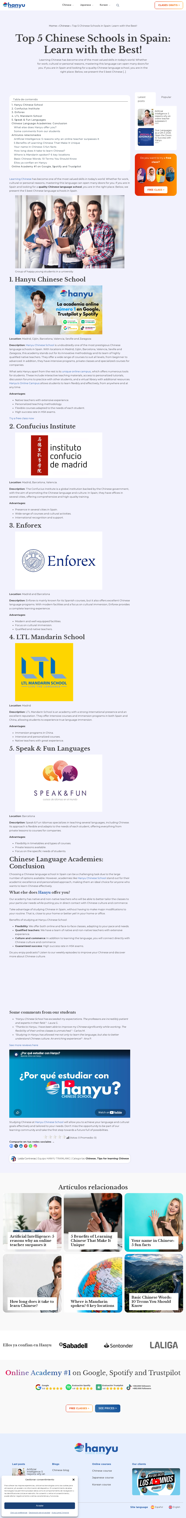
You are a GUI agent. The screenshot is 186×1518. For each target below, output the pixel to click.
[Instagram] (36, 1146)
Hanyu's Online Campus (24, 383)
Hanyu (44, 892)
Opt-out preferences (18, 1512)
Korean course (101, 1484)
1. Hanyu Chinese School (27, 104)
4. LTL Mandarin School (27, 116)
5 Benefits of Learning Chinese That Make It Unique (47, 142)
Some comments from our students (37, 131)
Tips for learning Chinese (113, 1158)
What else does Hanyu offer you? (35, 127)
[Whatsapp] (31, 1146)
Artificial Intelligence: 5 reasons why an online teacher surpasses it (56, 138)
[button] (73, 1479)
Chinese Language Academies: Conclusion (39, 123)
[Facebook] (12, 1146)
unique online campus (76, 371)
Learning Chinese (20, 179)
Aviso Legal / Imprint (60, 1512)
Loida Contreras (27, 1158)
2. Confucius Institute (26, 108)
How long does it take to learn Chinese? (39, 150)
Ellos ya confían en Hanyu (30, 162)
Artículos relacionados (26, 135)
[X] (16, 1146)
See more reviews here (23, 1045)
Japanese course (103, 1477)
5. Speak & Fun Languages (29, 119)
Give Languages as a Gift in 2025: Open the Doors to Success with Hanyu (163, 135)
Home (53, 25)
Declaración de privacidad (39, 1512)
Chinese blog (60, 1470)
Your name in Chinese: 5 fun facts (35, 146)
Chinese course (102, 1470)
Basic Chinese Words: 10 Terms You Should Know (45, 158)
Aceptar (39, 1505)
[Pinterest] (26, 1146)
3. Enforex (18, 112)
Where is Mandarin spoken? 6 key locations (42, 154)
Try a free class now (21, 418)
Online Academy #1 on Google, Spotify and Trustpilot (46, 166)
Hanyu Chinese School (40, 345)
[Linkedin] (21, 1146)
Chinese (64, 25)
